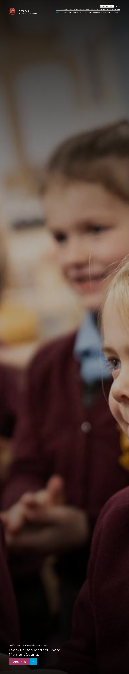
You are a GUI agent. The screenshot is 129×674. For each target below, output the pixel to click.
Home (58, 12)
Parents (87, 12)
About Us (66, 12)
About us (19, 662)
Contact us (116, 12)
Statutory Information (101, 12)
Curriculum (77, 12)
